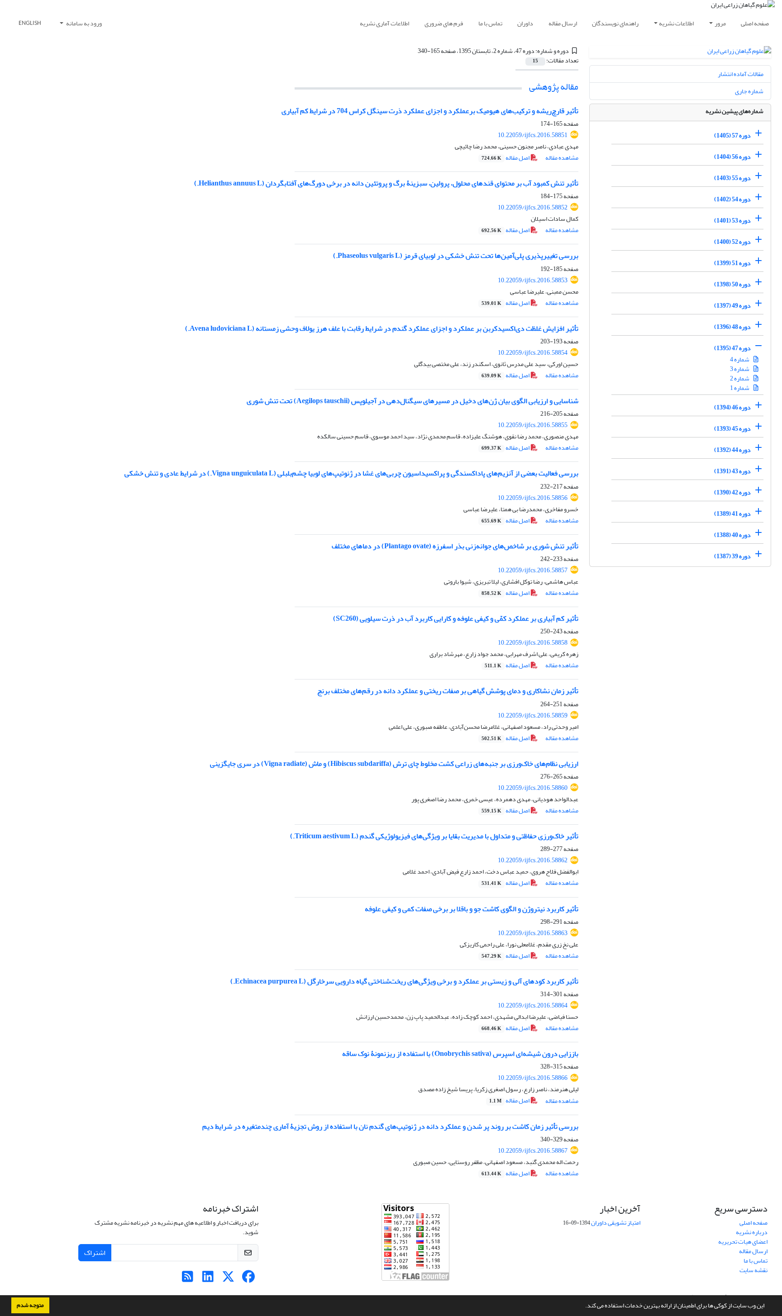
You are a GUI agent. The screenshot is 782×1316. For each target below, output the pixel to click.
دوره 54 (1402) (732, 199)
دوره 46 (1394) (732, 407)
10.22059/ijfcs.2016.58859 (532, 715)
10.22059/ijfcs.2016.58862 (532, 860)
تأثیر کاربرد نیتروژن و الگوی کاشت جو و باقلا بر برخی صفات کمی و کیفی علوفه (471, 909)
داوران (525, 23)
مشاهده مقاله (561, 158)
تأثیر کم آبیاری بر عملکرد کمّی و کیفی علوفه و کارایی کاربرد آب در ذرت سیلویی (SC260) (455, 618)
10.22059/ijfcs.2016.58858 (532, 643)
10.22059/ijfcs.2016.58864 (532, 1005)
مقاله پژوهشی (553, 86)
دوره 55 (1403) (732, 178)
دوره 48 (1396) (732, 327)
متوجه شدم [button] (30, 1305)
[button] (583, 1306)
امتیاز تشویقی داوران (615, 1222)
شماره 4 (740, 359)
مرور (720, 23)
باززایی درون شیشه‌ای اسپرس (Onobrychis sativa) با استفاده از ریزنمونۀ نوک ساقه (460, 1053)
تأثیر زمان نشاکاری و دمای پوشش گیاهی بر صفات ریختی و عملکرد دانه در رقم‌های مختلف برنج (447, 691)
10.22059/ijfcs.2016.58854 (532, 353)
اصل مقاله (506, 158)
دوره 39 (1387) (732, 556)
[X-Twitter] (228, 1279)
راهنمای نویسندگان (615, 23)
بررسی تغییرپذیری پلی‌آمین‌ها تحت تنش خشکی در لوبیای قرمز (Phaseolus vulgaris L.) (455, 255)
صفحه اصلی (755, 23)
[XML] (412, 51)
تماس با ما (490, 23)
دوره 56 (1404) (732, 157)
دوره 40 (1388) (732, 535)
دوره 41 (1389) (732, 514)
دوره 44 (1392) (732, 450)
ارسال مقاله (562, 23)
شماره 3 (740, 369)
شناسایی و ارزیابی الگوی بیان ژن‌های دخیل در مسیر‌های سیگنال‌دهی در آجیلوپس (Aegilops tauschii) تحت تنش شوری (412, 401)
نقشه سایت (753, 1270)
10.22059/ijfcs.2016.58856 (532, 498)
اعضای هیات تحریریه (743, 1241)
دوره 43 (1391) (732, 471)
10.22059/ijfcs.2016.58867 (532, 1151)
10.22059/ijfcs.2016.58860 (532, 788)
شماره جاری (749, 91)
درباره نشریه (752, 1232)
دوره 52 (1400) (732, 242)
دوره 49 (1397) (732, 305)
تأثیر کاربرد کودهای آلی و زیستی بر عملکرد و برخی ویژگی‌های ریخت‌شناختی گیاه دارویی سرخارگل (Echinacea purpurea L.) (404, 981)
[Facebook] (248, 1279)
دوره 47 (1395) (732, 348)
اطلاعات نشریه (676, 23)
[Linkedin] (208, 1279)
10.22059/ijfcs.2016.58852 (532, 207)
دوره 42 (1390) (732, 492)
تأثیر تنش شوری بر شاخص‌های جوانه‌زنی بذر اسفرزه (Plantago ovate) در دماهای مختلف (455, 546)
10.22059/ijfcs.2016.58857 (532, 570)
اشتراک (94, 1252)
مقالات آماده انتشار (740, 74)
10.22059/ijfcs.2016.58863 (532, 933)
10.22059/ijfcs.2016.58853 (532, 280)
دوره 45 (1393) (732, 429)
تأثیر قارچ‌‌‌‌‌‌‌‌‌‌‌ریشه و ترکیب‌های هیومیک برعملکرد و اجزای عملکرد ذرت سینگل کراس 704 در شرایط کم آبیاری (429, 111)
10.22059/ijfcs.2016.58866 (532, 1078)
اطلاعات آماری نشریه (384, 23)
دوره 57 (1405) (732, 135)
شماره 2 (740, 378)
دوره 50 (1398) (732, 284)
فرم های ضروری (443, 23)
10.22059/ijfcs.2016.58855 (532, 425)
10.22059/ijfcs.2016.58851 (532, 135)
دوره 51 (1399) (732, 263)
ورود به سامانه (83, 23)
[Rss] (187, 1279)
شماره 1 (740, 388)
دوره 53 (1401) (732, 220)
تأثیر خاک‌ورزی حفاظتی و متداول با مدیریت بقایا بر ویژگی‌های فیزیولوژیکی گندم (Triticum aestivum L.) (434, 836)
